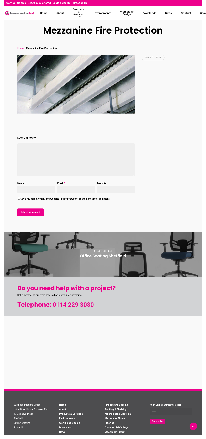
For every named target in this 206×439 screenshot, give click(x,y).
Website (101, 183)
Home (20, 48)
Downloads (65, 427)
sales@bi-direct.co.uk (73, 3)
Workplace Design (69, 422)
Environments (67, 418)
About (62, 409)
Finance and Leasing (116, 404)
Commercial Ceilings (116, 427)
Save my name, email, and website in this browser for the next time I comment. (65, 198)
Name (21, 183)
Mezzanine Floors (115, 418)
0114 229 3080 (33, 3)
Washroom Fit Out (115, 432)
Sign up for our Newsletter (165, 404)
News (62, 432)
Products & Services (71, 413)
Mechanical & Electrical (118, 413)
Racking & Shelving (116, 409)
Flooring (109, 422)
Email (61, 183)
